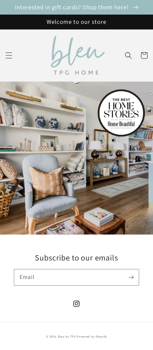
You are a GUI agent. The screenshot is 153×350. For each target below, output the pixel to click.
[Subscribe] (131, 277)
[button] (9, 55)
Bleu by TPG (67, 336)
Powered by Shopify (92, 336)
